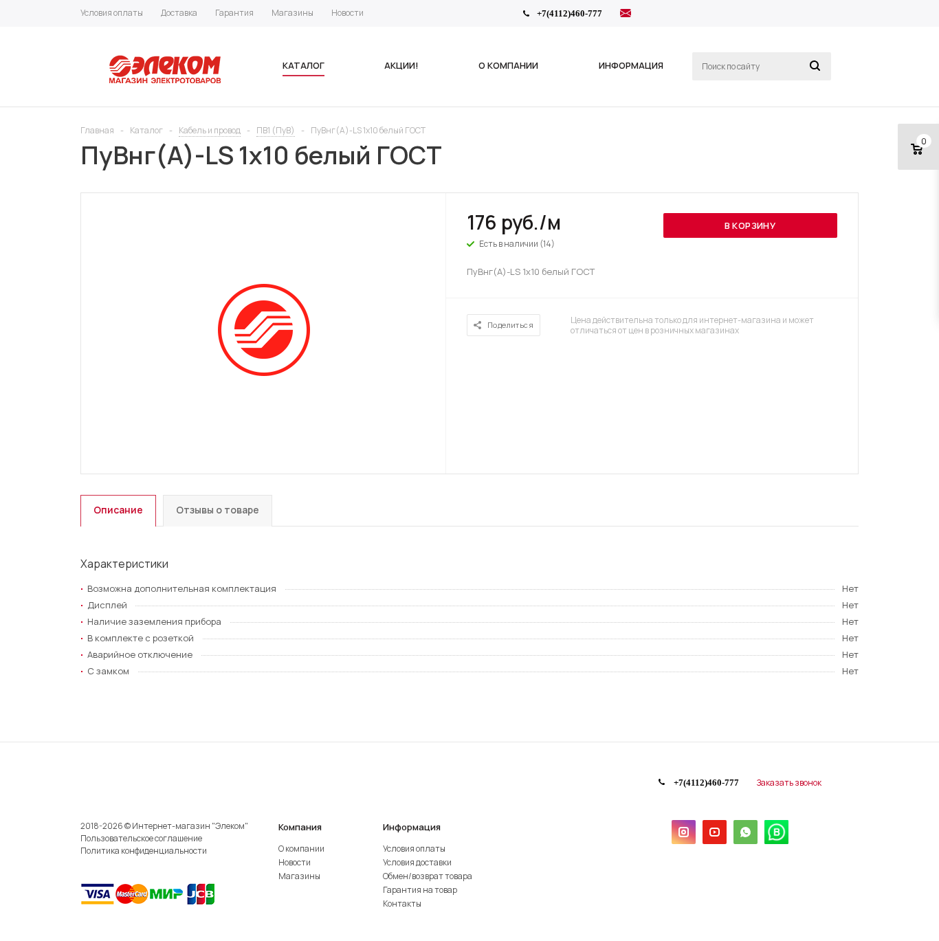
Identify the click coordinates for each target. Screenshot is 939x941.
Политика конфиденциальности (143, 850)
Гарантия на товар (420, 890)
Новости (294, 862)
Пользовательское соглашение (141, 838)
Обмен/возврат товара (427, 876)
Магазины (299, 876)
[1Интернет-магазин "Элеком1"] (166, 82)
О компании (301, 848)
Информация (412, 827)
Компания (300, 827)
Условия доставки (417, 862)
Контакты (402, 903)
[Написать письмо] (625, 15)
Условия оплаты (414, 848)
